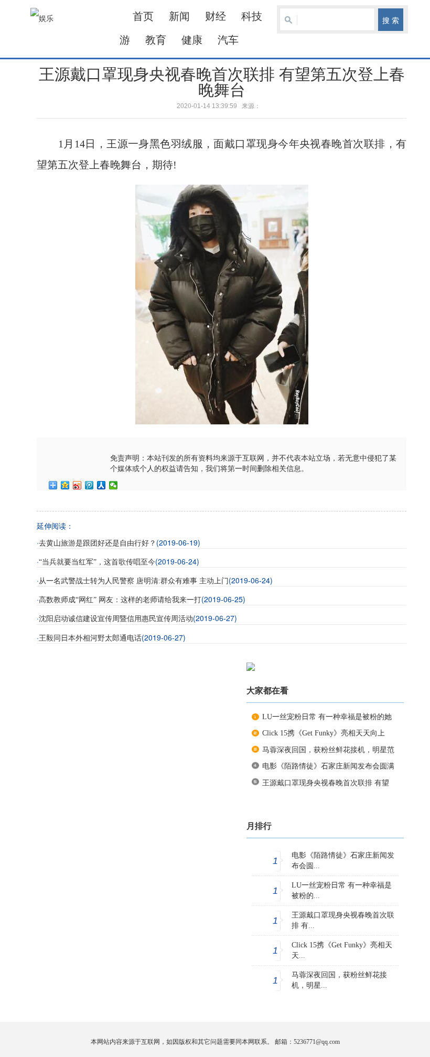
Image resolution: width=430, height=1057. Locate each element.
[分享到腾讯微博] (89, 485)
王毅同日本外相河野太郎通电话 (90, 638)
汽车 (228, 40)
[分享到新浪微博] (77, 485)
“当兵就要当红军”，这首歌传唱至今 (97, 562)
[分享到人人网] (101, 485)
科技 (251, 16)
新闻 (179, 16)
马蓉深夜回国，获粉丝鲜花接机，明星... (339, 980)
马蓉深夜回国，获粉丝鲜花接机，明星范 (328, 750)
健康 (191, 40)
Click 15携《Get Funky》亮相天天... (342, 950)
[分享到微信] (113, 485)
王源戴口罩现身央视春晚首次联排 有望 (325, 783)
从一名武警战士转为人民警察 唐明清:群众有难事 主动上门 (134, 581)
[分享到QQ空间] (65, 485)
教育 (155, 40)
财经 (215, 16)
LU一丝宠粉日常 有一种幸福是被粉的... (342, 890)
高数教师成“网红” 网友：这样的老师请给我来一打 (120, 600)
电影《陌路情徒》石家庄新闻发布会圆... (343, 860)
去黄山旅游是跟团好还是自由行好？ (97, 543)
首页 (143, 16)
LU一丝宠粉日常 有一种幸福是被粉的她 (327, 717)
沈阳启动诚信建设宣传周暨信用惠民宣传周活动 (116, 619)
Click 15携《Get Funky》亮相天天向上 (323, 733)
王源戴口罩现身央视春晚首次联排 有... (343, 920)
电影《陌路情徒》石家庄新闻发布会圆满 (328, 766)
